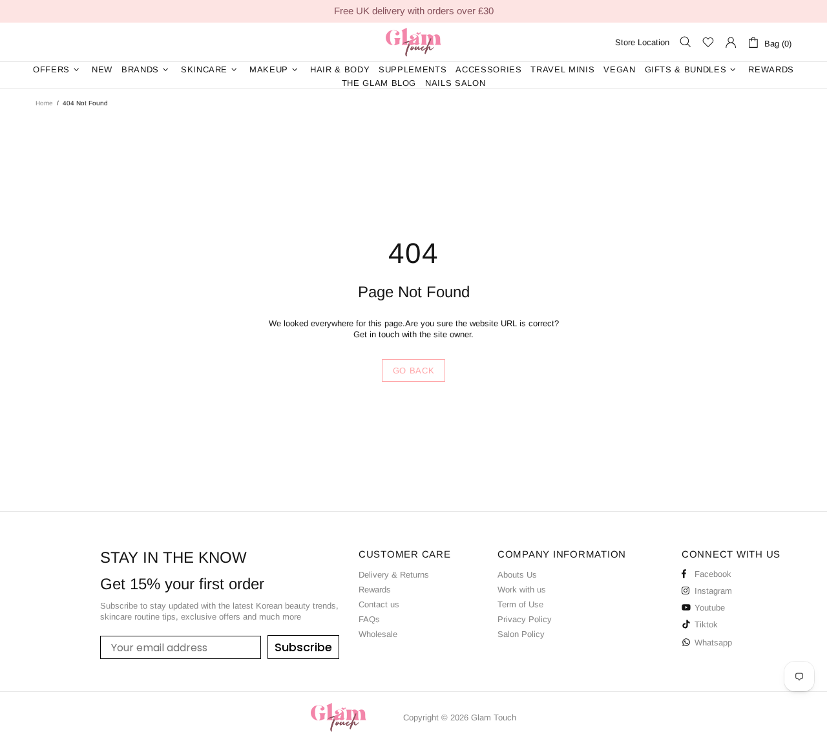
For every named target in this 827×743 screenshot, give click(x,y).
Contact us (379, 604)
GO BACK (414, 370)
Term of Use (520, 604)
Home (44, 103)
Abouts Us (517, 575)
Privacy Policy (524, 619)
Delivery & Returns (394, 575)
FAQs (369, 619)
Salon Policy (521, 634)
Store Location (642, 42)
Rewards (375, 589)
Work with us (521, 589)
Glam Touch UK (413, 42)
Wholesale (378, 634)
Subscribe (303, 647)
